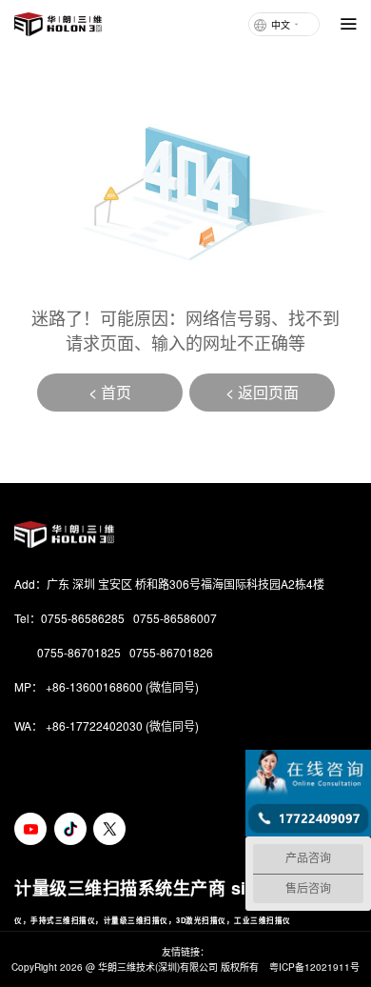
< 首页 (109, 392)
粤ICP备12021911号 (314, 967)
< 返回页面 (262, 392)
